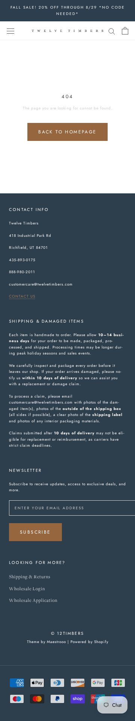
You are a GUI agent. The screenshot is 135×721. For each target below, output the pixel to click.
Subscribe (35, 532)
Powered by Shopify (89, 642)
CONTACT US (22, 296)
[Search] (111, 30)
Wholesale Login (27, 588)
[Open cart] (125, 30)
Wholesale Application (33, 600)
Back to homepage (67, 132)
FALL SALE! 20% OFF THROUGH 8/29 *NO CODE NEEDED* (67, 10)
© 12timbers (67, 633)
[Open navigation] (10, 31)
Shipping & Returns (30, 576)
